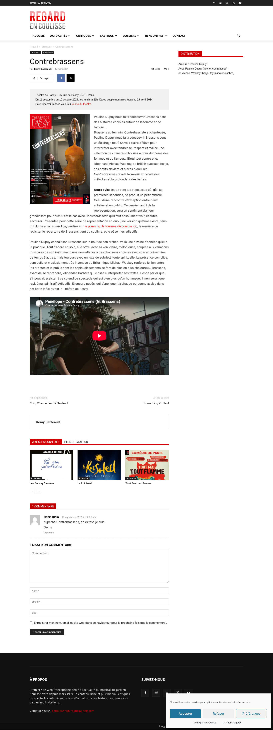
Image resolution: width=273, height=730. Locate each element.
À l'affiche (36, 478)
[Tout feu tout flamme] (147, 465)
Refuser (218, 713)
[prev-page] (32, 491)
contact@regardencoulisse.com (73, 711)
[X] (234, 3)
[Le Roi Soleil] (99, 465)
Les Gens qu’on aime (42, 483)
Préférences (251, 713)
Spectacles (48, 52)
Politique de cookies (205, 722)
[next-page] (38, 491)
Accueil (39, 36)
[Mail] (227, 3)
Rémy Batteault (43, 68)
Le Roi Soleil (85, 483)
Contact (178, 36)
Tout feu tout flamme (138, 483)
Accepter (185, 713)
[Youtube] (240, 3)
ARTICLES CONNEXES (46, 442)
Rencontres (154, 36)
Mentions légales (231, 722)
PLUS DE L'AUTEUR (76, 442)
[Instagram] (220, 3)
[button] (238, 36)
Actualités (58, 36)
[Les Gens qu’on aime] (51, 465)
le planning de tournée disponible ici (110, 226)
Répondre (49, 532)
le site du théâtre (81, 103)
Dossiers (129, 36)
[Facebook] (214, 3)
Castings (107, 36)
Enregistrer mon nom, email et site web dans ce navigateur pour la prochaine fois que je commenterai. (100, 622)
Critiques (83, 36)
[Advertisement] (165, 20)
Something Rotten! (156, 403)
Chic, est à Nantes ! (49, 403)
